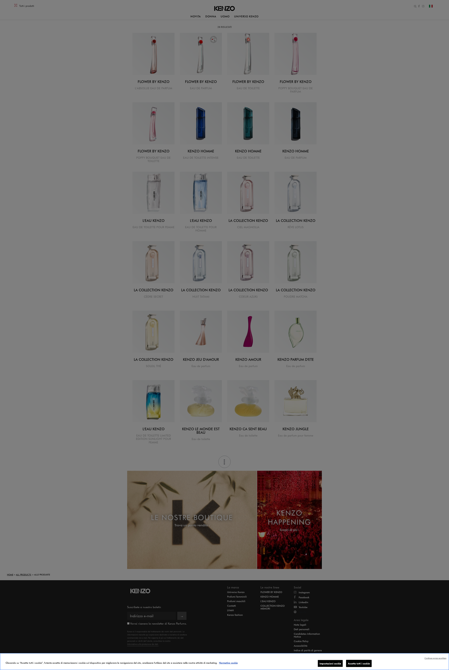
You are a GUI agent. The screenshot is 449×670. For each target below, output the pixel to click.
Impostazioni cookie (330, 663)
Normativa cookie (228, 662)
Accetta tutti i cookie (359, 663)
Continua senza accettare (435, 658)
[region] (224, 661)
